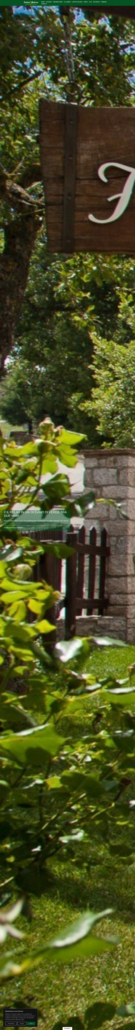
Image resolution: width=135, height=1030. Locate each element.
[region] (20, 1018)
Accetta (22, 1023)
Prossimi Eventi (58, 1)
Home (43, 1)
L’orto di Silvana (77, 1)
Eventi (86, 1)
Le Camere (67, 1)
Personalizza (11, 1023)
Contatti (44, 3)
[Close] (36, 1010)
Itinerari (103, 1)
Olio (90, 1)
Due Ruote (96, 1)
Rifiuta (31, 1023)
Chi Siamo (49, 1)
